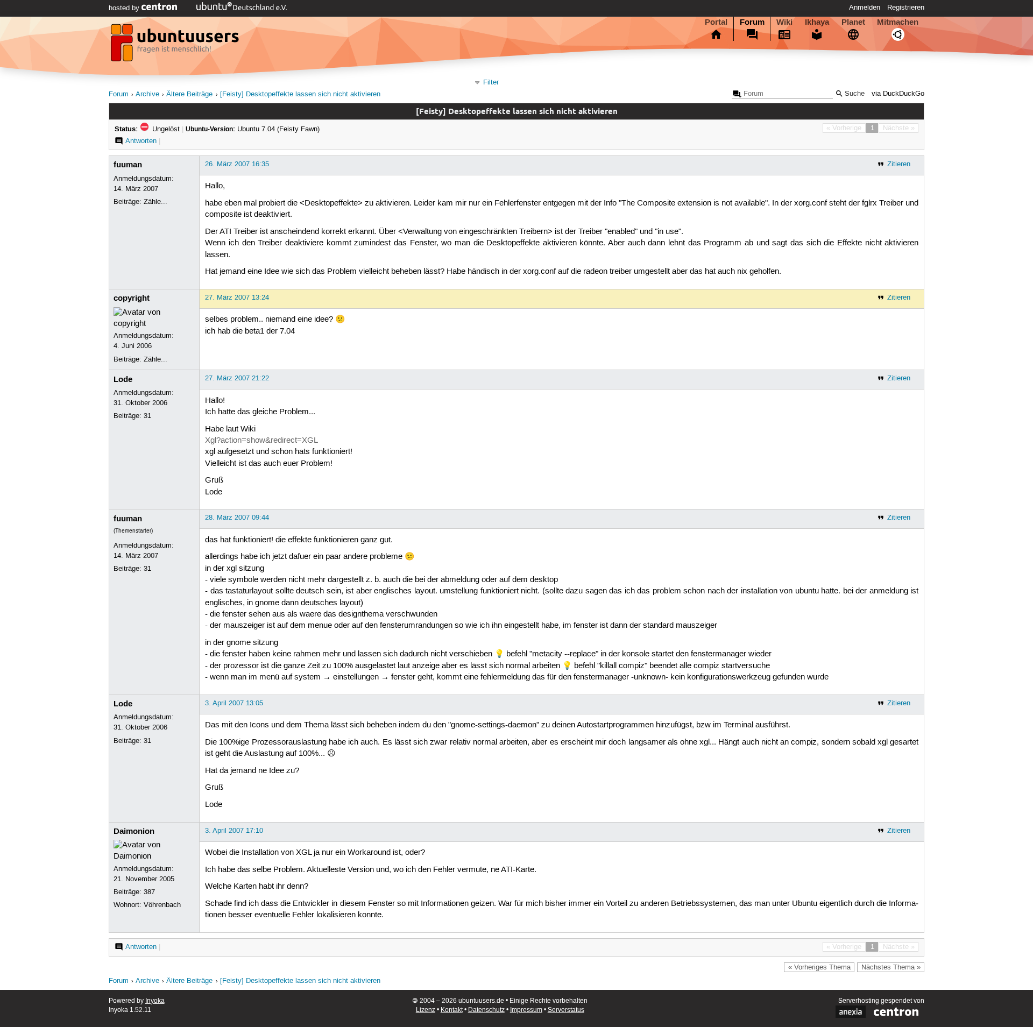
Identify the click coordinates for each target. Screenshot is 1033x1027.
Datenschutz (486, 1010)
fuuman (128, 164)
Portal (716, 22)
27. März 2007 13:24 (237, 297)
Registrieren (905, 7)
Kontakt (452, 1010)
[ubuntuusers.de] (176, 46)
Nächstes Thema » (891, 967)
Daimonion (134, 831)
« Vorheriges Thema (819, 967)
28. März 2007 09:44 (237, 517)
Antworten (141, 141)
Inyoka (155, 1001)
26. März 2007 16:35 (237, 164)
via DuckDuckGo (898, 94)
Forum (752, 22)
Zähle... (155, 201)
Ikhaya (817, 22)
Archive (147, 94)
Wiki (784, 22)
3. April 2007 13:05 (234, 703)
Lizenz (425, 1010)
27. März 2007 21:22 (237, 378)
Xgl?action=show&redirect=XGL (261, 440)
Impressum (526, 1010)
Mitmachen (897, 22)
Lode (123, 379)
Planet (853, 22)
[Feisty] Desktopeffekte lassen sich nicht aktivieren (300, 94)
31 (147, 416)
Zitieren (898, 164)
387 (149, 892)
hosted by (125, 8)
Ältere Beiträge (189, 94)
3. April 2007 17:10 (234, 830)
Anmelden (864, 7)
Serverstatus (566, 1010)
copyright (132, 298)
